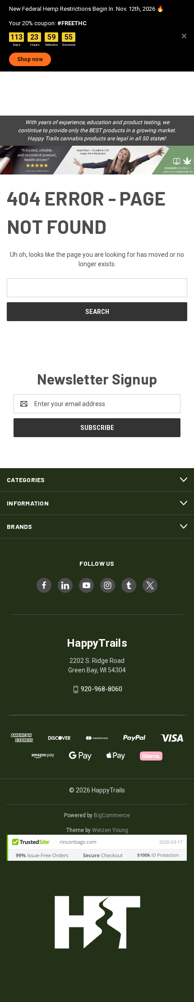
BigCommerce (112, 815)
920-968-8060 (101, 689)
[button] (97, 160)
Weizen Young (110, 830)
